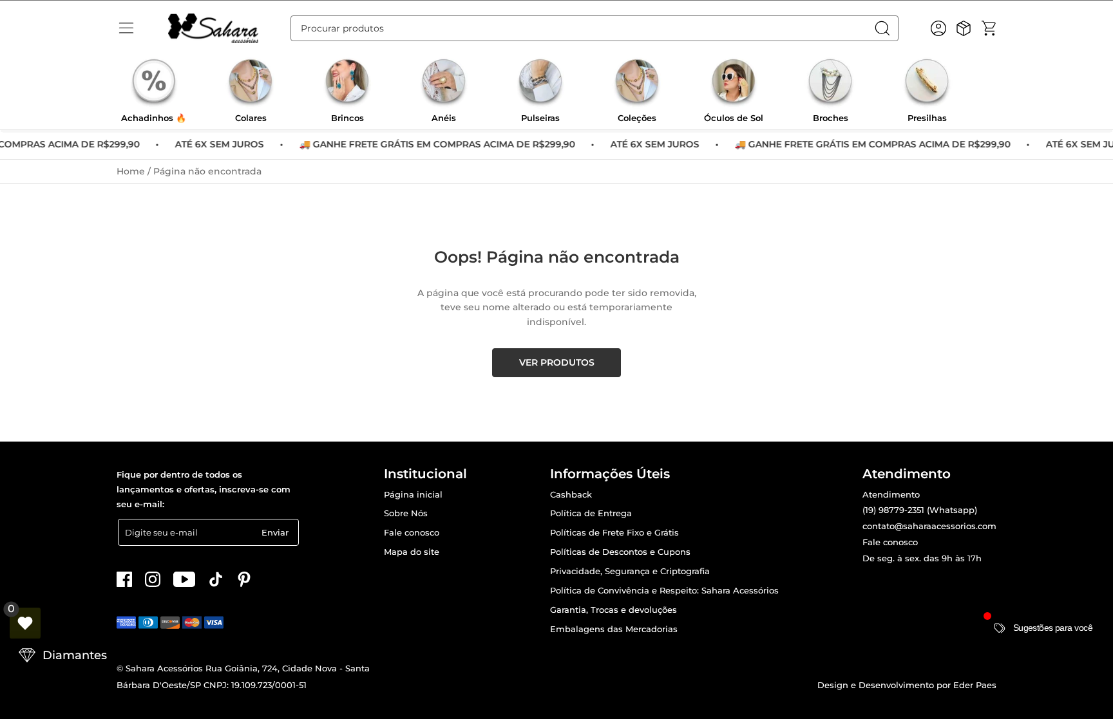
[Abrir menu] (126, 28)
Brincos (347, 118)
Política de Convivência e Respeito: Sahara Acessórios (664, 590)
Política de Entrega (591, 513)
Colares (251, 118)
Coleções (637, 118)
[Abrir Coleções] (637, 83)
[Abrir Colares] (251, 83)
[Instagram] (152, 579)
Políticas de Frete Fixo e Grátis (614, 532)
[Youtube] (184, 579)
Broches (830, 118)
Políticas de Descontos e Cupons (620, 552)
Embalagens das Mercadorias (614, 629)
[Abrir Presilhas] (927, 83)
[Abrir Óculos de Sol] (734, 83)
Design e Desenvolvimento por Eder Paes (906, 685)
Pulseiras (540, 118)
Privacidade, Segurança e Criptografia (630, 571)
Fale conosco (411, 532)
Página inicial (413, 495)
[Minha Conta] (938, 28)
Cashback (571, 495)
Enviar (275, 532)
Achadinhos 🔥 (153, 118)
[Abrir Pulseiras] (540, 83)
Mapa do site (411, 552)
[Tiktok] (216, 579)
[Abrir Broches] (830, 83)
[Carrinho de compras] (988, 28)
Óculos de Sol (733, 118)
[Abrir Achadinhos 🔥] (154, 83)
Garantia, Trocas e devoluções (613, 610)
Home (132, 171)
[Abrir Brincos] (347, 83)
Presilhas (927, 118)
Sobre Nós (406, 513)
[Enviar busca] (886, 28)
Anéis (444, 118)
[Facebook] (124, 579)
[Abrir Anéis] (444, 83)
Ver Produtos (557, 362)
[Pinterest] (244, 579)
